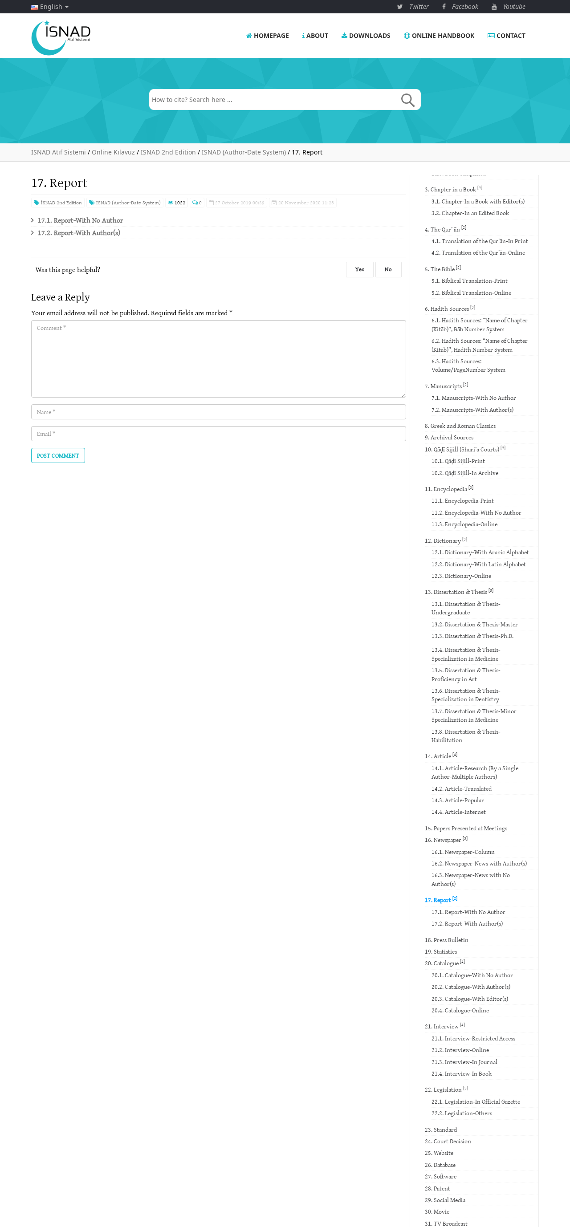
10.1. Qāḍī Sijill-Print (458, 460)
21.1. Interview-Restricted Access (473, 1038)
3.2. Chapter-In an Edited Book (470, 212)
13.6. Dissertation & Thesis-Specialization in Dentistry (466, 694)
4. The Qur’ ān (445, 228)
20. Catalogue (445, 962)
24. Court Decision (448, 1141)
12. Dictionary (446, 540)
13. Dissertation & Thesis (459, 591)
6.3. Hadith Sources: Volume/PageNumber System (468, 365)
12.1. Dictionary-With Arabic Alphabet (480, 552)
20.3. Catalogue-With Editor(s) (470, 998)
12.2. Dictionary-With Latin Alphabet (479, 564)
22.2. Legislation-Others (462, 1113)
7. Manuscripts (446, 385)
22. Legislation (446, 1089)
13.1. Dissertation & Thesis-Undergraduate (466, 608)
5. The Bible (443, 268)
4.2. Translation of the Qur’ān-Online (478, 252)
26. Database (440, 1164)
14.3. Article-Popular (458, 800)
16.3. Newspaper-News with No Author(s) (471, 879)
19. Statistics (441, 951)
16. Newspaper (446, 839)
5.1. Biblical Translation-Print (470, 280)
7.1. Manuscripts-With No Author (474, 397)
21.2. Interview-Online (460, 1049)
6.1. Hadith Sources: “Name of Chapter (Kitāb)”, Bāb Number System (480, 324)
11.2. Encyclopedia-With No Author (476, 512)
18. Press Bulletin (446, 939)
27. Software (440, 1176)
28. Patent (437, 1188)
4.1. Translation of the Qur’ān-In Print (480, 240)
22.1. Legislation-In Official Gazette (476, 1101)
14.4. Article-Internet (459, 811)
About (316, 35)
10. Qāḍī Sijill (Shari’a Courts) (465, 449)
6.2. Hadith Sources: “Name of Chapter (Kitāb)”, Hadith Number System (480, 344)
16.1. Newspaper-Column (463, 851)
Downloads (369, 35)
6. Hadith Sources (450, 308)
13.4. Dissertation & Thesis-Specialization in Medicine (466, 653)
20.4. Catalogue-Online (460, 1010)
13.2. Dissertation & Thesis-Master (475, 624)
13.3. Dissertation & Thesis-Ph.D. (472, 635)
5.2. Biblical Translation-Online (471, 292)
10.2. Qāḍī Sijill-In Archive (465, 472)
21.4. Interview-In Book (462, 1073)
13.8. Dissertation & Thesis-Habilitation (466, 735)
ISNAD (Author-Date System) (128, 202)
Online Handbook (442, 35)
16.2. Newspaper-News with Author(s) (479, 863)
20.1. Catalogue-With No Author (472, 975)
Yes (359, 269)
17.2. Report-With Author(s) (79, 232)
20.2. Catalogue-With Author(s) (471, 986)
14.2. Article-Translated (462, 788)
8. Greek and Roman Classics (460, 425)
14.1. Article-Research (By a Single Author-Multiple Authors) (475, 772)
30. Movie (437, 1211)
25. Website (439, 1152)
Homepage (270, 35)
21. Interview (445, 1026)
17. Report (441, 899)
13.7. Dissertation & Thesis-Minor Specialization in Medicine (474, 715)
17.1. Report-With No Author (80, 220)
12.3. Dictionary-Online (461, 575)
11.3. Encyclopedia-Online (464, 524)
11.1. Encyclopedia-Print (463, 500)
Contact (510, 35)
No (388, 269)
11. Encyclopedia (449, 488)
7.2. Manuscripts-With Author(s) (472, 409)
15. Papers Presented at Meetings (466, 828)
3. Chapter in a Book (453, 189)
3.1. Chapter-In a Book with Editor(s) (478, 201)
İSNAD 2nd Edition (61, 202)
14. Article (441, 755)
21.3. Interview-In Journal (464, 1061)
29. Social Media (445, 1199)
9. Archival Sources (449, 437)
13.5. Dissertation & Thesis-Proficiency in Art (466, 674)
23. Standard (441, 1129)
